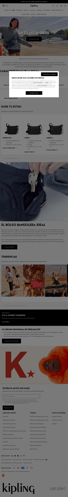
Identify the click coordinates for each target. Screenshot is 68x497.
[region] (34, 84)
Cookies (47, 82)
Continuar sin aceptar (49, 74)
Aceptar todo (34, 93)
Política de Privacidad (38, 82)
